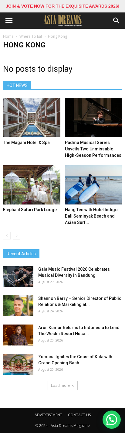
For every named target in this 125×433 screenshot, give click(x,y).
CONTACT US (79, 415)
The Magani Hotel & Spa (26, 142)
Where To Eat (30, 36)
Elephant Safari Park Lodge (30, 209)
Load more (60, 385)
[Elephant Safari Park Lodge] (31, 185)
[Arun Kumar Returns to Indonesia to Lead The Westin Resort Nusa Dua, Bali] (18, 335)
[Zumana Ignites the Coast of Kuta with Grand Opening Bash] (18, 364)
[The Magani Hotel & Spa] (31, 117)
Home (8, 36)
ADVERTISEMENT (48, 415)
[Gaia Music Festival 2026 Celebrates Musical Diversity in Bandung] (18, 276)
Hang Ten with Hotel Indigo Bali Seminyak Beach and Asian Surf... (91, 216)
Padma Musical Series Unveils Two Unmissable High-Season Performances (93, 149)
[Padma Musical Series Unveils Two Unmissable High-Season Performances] (93, 117)
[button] (116, 20)
